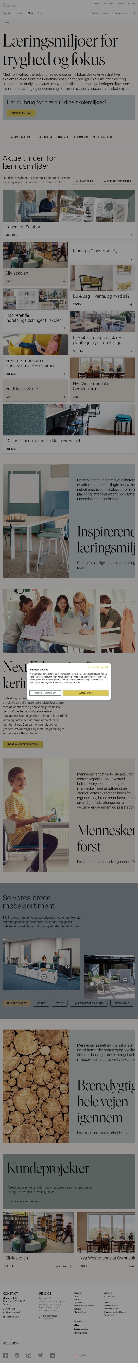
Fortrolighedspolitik (98, 667)
